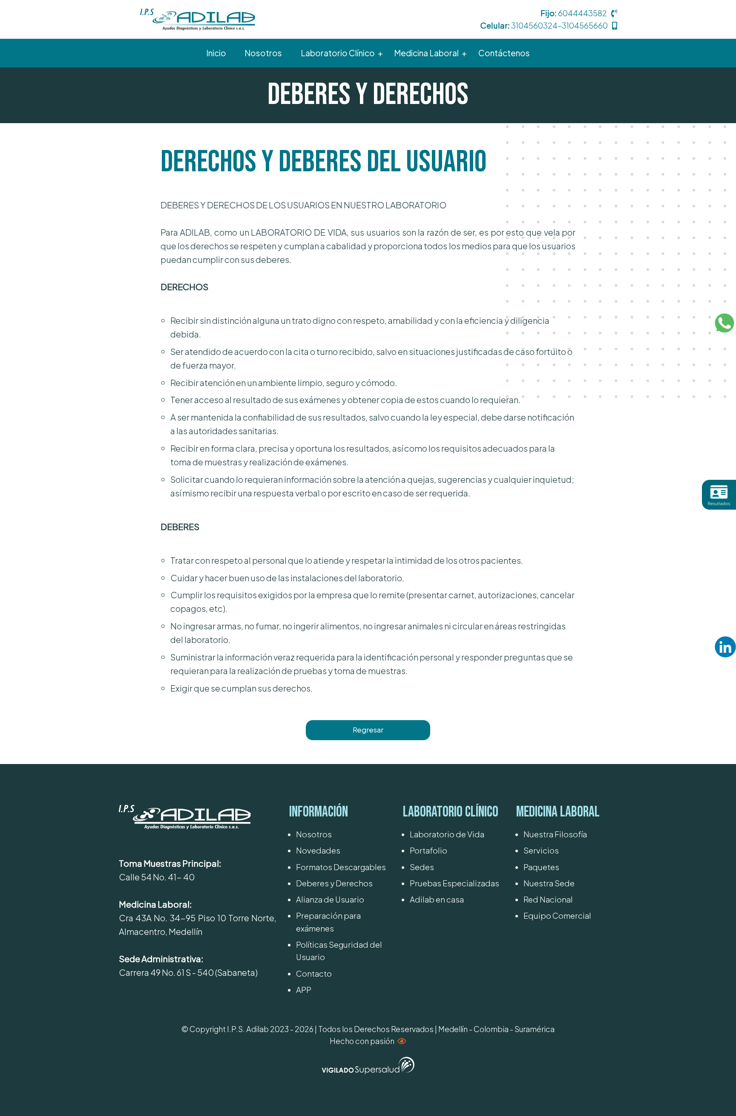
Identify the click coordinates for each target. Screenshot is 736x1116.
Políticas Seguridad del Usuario (339, 951)
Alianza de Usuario (330, 899)
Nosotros (314, 834)
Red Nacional (548, 899)
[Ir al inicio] (197, 18)
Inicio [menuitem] (216, 53)
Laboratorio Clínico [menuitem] (338, 53)
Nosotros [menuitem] (263, 53)
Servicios (541, 850)
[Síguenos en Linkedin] (725, 646)
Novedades (318, 850)
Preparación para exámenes (328, 922)
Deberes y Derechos (334, 883)
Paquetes (541, 867)
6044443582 (582, 13)
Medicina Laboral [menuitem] (426, 53)
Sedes (422, 867)
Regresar (368, 729)
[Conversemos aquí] (724, 323)
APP (303, 990)
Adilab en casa (437, 899)
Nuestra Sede (549, 883)
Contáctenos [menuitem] (504, 53)
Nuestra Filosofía (555, 834)
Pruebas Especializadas (454, 883)
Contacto (314, 973)
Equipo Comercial (557, 915)
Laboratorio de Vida (447, 834)
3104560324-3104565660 (559, 25)
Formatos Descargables (341, 867)
